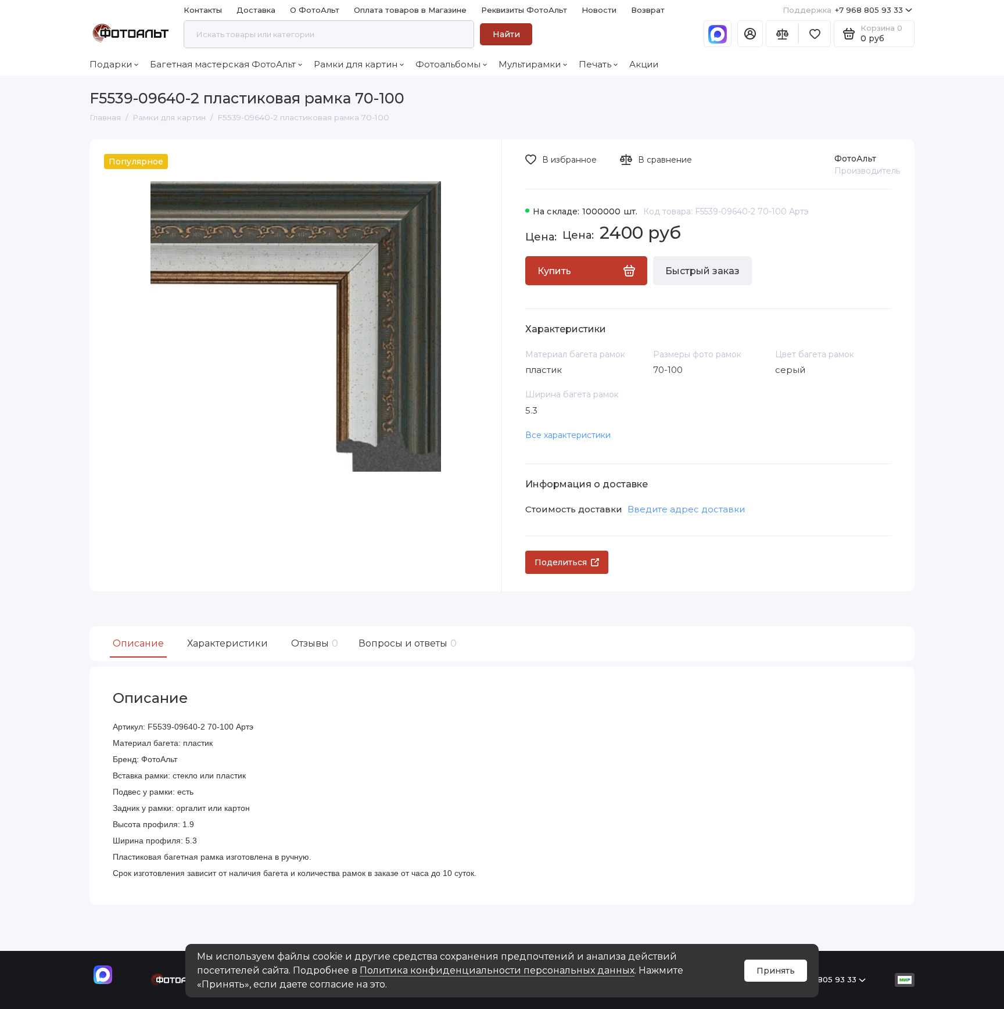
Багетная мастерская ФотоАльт (223, 64)
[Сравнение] (782, 33)
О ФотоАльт (314, 10)
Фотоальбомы (448, 64)
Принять (775, 970)
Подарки (110, 64)
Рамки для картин (355, 64)
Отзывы (313, 643)
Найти (506, 34)
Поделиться (561, 562)
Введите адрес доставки (686, 509)
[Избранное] (814, 33)
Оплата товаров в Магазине (410, 10)
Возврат (648, 10)
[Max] (717, 33)
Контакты (203, 10)
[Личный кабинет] (750, 33)
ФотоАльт (855, 158)
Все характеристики (568, 435)
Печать (595, 64)
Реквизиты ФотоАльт (524, 10)
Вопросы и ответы (406, 643)
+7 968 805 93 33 (843, 10)
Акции (643, 64)
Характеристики (227, 643)
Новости (599, 10)
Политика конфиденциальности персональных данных (497, 970)
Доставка (255, 10)
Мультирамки (530, 64)
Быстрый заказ (702, 271)
